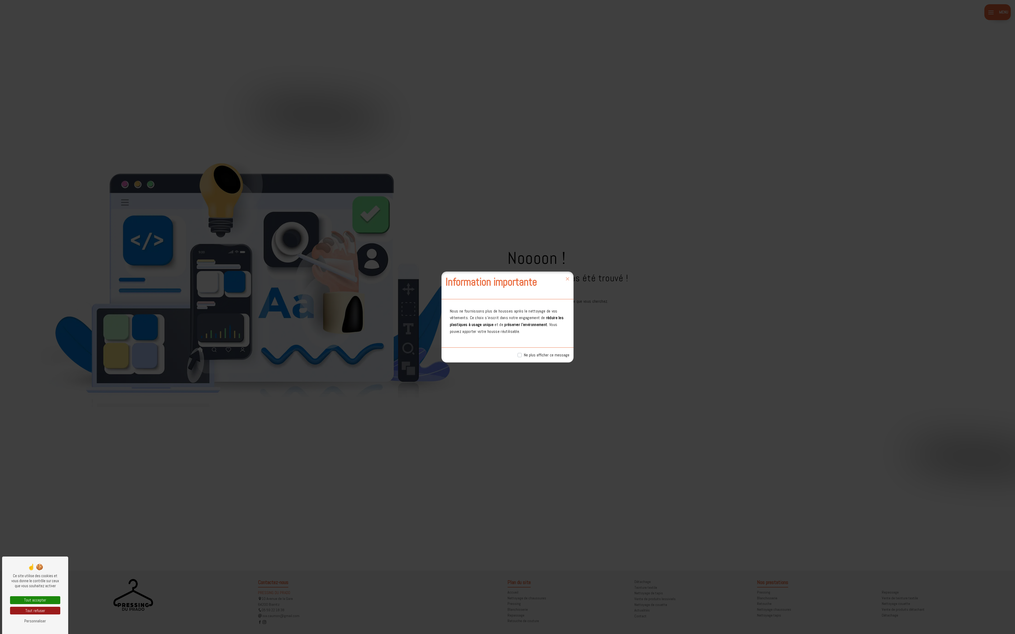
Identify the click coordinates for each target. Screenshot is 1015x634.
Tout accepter (35, 600)
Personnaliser (35, 621)
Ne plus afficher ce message (546, 355)
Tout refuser (35, 610)
